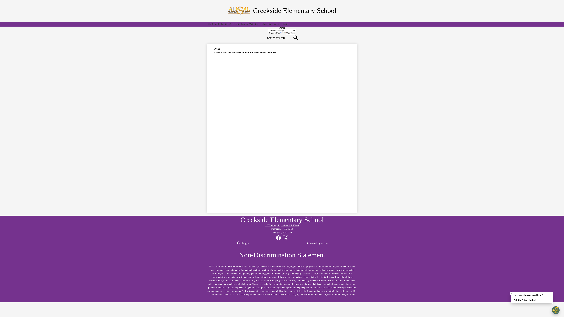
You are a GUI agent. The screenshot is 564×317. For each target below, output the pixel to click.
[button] (213, 24)
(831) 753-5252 (285, 229)
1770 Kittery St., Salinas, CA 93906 (282, 225)
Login (243, 243)
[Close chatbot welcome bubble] (512, 293)
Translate (290, 33)
